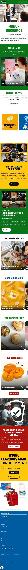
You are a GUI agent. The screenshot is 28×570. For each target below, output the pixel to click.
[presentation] (25, 126)
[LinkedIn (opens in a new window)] (12, 548)
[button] (19, 2)
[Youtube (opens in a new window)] (9, 548)
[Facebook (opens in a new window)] (5, 548)
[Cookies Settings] (2, 567)
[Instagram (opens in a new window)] (2, 548)
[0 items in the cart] (22, 2)
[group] (14, 125)
